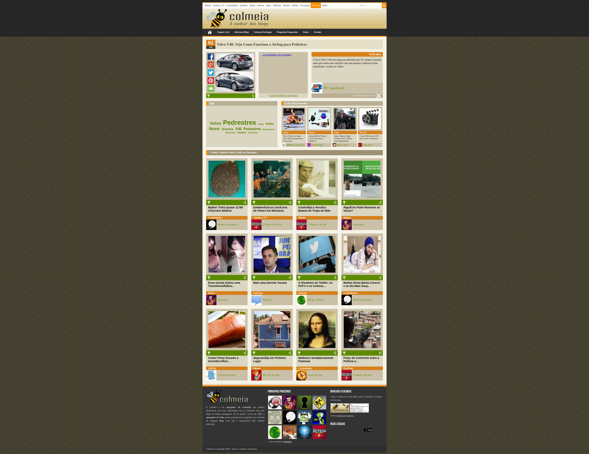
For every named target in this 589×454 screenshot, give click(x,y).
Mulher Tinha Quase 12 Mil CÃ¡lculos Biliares (225, 209)
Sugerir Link (223, 32)
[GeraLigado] (304, 423)
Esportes (244, 5)
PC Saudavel (334, 88)
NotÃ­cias (277, 5)
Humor (252, 5)
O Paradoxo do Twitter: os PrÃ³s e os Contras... (315, 284)
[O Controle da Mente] (304, 438)
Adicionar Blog (241, 32)
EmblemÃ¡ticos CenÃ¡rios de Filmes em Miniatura (270, 209)
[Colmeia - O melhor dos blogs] (216, 27)
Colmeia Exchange (263, 32)
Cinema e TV (219, 5)
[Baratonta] (290, 409)
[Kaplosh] (290, 438)
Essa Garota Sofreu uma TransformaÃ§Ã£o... (224, 284)
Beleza (208, 5)
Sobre (306, 32)
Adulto (324, 5)
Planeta (286, 5)
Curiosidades (232, 5)
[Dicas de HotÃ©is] (275, 409)
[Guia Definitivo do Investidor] (275, 55)
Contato (317, 32)
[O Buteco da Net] (319, 438)
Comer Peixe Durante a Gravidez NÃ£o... (223, 359)
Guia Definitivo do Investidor (283, 95)
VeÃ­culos (316, 5)
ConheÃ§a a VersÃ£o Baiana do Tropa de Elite (314, 209)
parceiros (288, 442)
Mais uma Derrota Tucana (270, 282)
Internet (260, 5)
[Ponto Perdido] (304, 409)
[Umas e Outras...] (275, 423)
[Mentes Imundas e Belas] (290, 423)
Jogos (268, 5)
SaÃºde (295, 5)
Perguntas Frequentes (287, 32)
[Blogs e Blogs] (275, 438)
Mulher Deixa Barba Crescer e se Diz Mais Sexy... (361, 284)
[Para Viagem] (319, 409)
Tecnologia (305, 5)
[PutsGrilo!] (319, 423)
